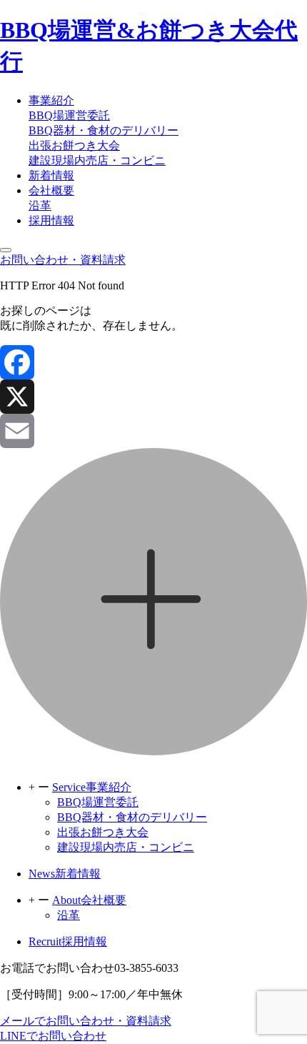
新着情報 (51, 175)
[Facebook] (153, 362)
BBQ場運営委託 (69, 115)
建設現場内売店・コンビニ (97, 160)
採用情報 (51, 220)
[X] (153, 396)
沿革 (40, 205)
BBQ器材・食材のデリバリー (103, 130)
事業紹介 (51, 100)
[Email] (153, 431)
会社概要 (51, 190)
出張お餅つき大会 (74, 145)
